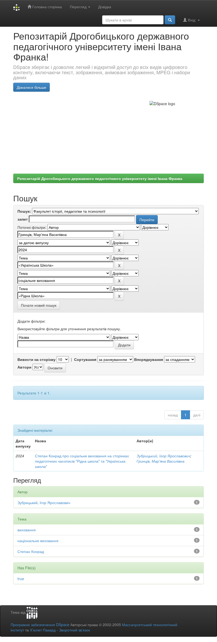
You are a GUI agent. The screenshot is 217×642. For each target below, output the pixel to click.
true (20, 578)
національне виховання (37, 540)
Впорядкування (148, 359)
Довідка (104, 6)
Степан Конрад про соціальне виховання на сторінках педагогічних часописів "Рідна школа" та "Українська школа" (82, 461)
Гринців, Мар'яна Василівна (160, 461)
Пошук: (24, 211)
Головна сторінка (46, 6)
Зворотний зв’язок (74, 629)
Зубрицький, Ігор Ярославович (163, 455)
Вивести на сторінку (36, 359)
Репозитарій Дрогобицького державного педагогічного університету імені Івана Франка (99, 178)
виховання (26, 529)
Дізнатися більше (31, 87)
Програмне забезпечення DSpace (40, 624)
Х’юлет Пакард (43, 629)
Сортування (85, 359)
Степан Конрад (30, 551)
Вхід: (192, 19)
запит (22, 219)
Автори (24, 367)
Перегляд (79, 6)
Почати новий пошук (38, 305)
